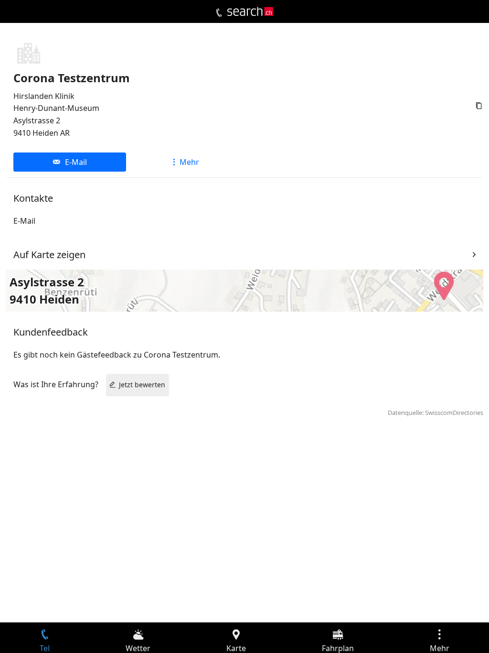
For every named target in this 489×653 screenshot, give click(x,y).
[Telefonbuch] (219, 13)
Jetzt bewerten (142, 384)
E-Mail (76, 162)
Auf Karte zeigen (49, 254)
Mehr (189, 162)
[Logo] (250, 11)
